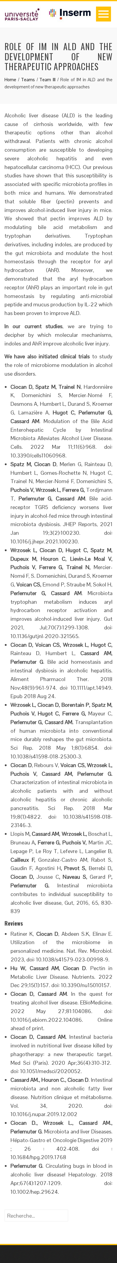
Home (10, 79)
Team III (47, 79)
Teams (28, 79)
